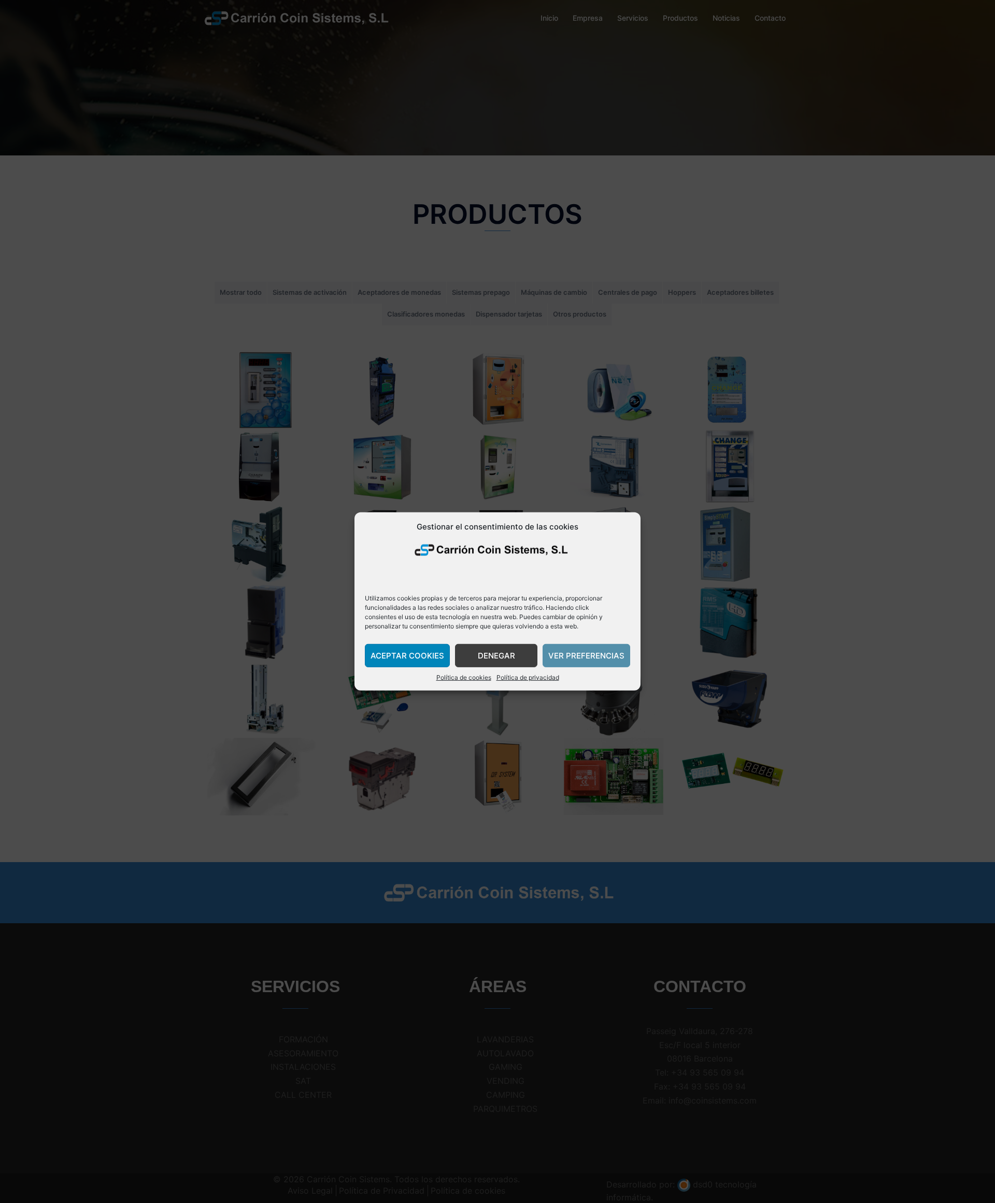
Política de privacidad (527, 677)
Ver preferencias (586, 656)
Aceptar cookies (407, 656)
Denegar (496, 656)
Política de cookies (463, 677)
